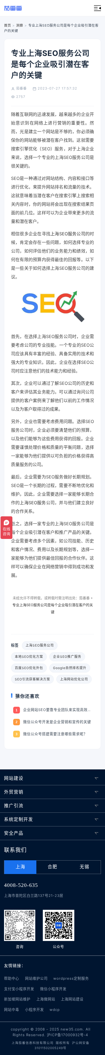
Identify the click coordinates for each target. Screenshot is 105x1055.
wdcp (55, 1009)
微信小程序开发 (53, 989)
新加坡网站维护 (17, 999)
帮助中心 (11, 978)
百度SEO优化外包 (29, 668)
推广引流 (13, 805)
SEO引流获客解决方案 (32, 679)
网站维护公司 (36, 978)
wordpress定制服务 (71, 978)
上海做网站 (45, 999)
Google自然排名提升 (69, 668)
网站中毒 (11, 1009)
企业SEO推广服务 (67, 657)
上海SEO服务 (33, 502)
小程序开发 (34, 1009)
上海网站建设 (72, 999)
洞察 (19, 25)
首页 (7, 25)
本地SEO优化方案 (29, 657)
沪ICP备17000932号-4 (67, 1035)
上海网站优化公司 (74, 679)
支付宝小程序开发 (19, 989)
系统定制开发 (18, 819)
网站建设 (13, 778)
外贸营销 (13, 792)
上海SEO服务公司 (67, 233)
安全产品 (13, 833)
